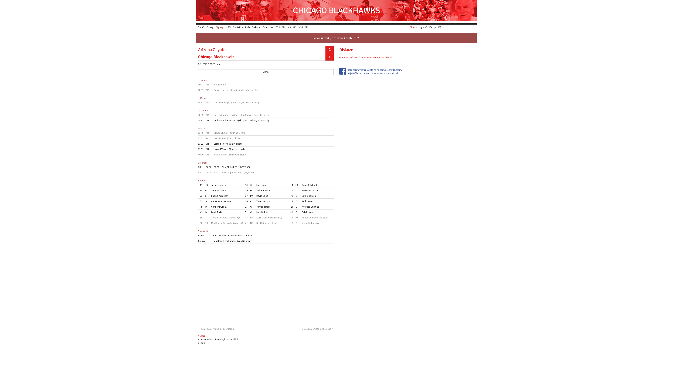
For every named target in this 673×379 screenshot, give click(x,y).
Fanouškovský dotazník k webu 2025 (336, 38)
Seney (265, 223)
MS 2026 (292, 27)
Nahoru (201, 335)
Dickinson (313, 190)
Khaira (266, 190)
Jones (310, 201)
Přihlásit (414, 27)
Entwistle (228, 223)
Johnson (266, 201)
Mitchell (264, 212)
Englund (315, 206)
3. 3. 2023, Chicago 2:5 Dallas (316, 328)
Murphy (223, 206)
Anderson (222, 190)
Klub (247, 27)
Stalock (230, 167)
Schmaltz (240, 90)
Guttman (311, 195)
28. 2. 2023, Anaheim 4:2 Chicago (217, 328)
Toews (224, 217)
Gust (265, 195)
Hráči (228, 27)
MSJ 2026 (303, 27)
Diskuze (256, 27)
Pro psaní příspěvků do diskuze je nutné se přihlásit (366, 57)
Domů (201, 27)
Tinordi (225, 143)
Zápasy (219, 27)
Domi (263, 185)
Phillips (267, 120)
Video (266, 72)
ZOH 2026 (280, 27)
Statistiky (238, 27)
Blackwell (267, 217)
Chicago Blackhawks (336, 10)
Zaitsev (312, 223)
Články (209, 27)
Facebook (268, 27)
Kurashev (251, 120)
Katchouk (312, 185)
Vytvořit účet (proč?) (430, 27)
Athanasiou (229, 120)
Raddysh (222, 185)
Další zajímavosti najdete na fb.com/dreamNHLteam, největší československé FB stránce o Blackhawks (375, 71)
